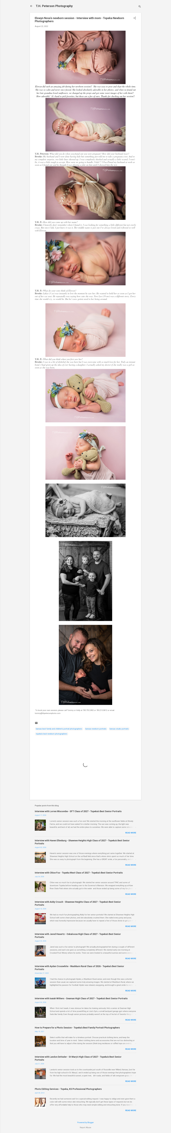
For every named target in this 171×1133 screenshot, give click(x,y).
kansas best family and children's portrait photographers (59, 729)
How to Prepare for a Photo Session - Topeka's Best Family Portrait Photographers (77, 1027)
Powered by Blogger (85, 1122)
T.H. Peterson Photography (54, 6)
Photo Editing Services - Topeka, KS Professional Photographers (68, 1089)
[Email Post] (36, 724)
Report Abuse (85, 1127)
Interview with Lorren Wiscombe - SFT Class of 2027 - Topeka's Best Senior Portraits (78, 811)
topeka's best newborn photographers (51, 734)
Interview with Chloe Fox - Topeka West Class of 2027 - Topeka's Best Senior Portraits (79, 872)
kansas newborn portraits (95, 729)
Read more (130, 833)
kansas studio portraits (119, 729)
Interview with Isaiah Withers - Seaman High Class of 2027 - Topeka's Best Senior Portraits (81, 998)
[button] (134, 18)
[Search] (139, 7)
